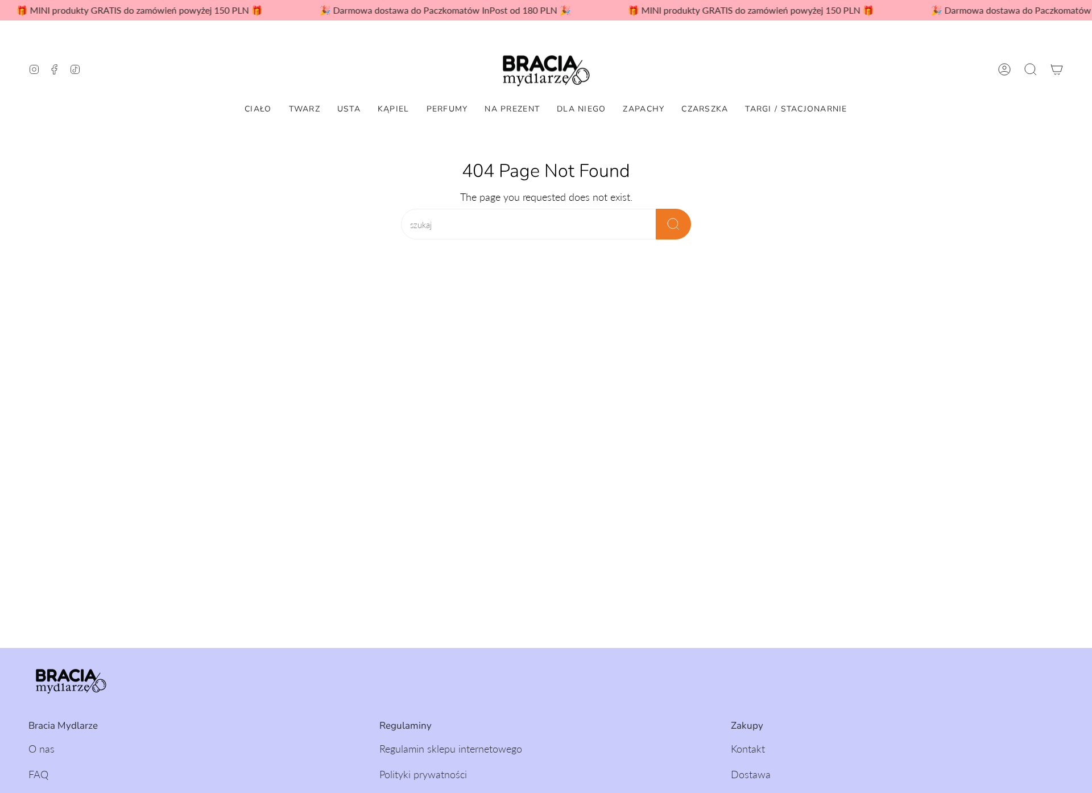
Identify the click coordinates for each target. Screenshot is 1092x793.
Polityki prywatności (423, 774)
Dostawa (751, 774)
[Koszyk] (1057, 69)
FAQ (38, 774)
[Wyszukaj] (673, 224)
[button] (1030, 69)
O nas (41, 748)
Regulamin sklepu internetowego (450, 748)
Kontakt (748, 748)
